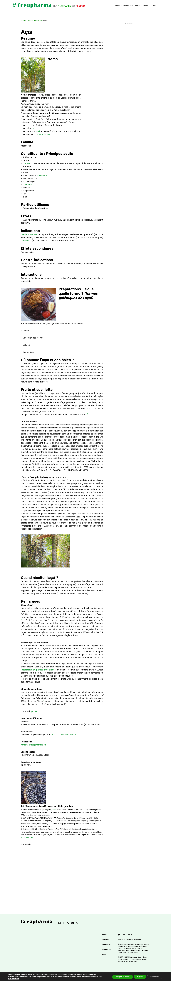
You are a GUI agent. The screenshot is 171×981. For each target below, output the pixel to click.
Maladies (118, 6)
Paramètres (154, 977)
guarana (35, 711)
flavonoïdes (42, 175)
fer (22, 620)
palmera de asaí (43, 134)
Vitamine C (28, 184)
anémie (33, 234)
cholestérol (26, 240)
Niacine (26, 163)
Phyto (137, 6)
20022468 (25, 837)
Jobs (154, 6)
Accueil (23, 20)
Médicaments (107, 944)
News (145, 6)
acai (35, 128)
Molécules (128, 6)
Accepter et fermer (122, 977)
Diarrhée (25, 234)
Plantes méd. (107, 949)
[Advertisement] (61, 873)
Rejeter (139, 977)
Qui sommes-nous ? (125, 935)
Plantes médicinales (35, 20)
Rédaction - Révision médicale (129, 940)
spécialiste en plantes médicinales (39, 670)
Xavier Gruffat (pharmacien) (34, 745)
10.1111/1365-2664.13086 (63, 734)
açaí (38, 131)
